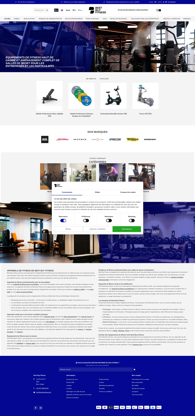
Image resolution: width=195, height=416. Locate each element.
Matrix (115, 330)
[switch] (86, 220)
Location (69, 388)
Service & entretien (171, 19)
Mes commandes (137, 382)
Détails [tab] (97, 192)
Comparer (135, 391)
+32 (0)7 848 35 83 (42, 388)
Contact (151, 2)
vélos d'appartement (70, 316)
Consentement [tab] (67, 192)
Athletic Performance (120, 324)
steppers (20, 332)
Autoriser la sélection (97, 229)
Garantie (102, 388)
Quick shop (50, 114)
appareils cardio (49, 316)
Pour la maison (92, 19)
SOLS (105, 19)
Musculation (29, 19)
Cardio (16, 19)
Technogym (128, 312)
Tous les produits (137, 394)
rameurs (80, 329)
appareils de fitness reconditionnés (123, 288)
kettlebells (20, 343)
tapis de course (86, 316)
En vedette (91, 79)
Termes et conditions (105, 391)
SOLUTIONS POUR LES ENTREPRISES (145, 19)
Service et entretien (72, 397)
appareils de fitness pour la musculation (26, 284)
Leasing (68, 385)
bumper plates (30, 343)
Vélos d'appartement (74, 19)
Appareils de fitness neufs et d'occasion (79, 394)
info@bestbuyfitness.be (43, 392)
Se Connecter (172, 2)
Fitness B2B (70, 382)
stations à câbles (79, 289)
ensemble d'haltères (51, 307)
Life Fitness (156, 317)
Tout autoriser (127, 229)
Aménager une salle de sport (75, 391)
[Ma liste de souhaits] (166, 2)
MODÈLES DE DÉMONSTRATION (50, 19)
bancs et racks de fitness (24, 292)
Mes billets (135, 385)
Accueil (7, 19)
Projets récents (104, 379)
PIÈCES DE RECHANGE (118, 19)
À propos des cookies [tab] (128, 192)
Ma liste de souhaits (138, 388)
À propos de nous (72, 379)
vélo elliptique (50, 322)
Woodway (121, 330)
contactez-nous (137, 344)
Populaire (104, 79)
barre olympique (85, 307)
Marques (187, 19)
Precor (127, 330)
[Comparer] (163, 2)
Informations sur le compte (140, 379)
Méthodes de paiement (106, 385)
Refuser (68, 229)
